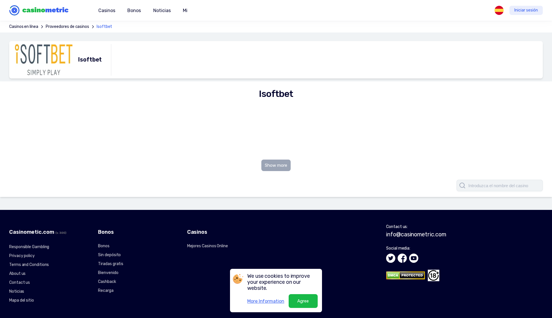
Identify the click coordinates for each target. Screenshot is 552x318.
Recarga (105, 290)
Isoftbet (104, 26)
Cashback (107, 281)
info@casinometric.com (416, 234)
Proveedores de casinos (67, 26)
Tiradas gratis (110, 263)
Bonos (104, 246)
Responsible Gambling (29, 246)
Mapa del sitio (21, 300)
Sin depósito (109, 254)
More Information (265, 301)
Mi (185, 10)
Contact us (19, 282)
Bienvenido (108, 272)
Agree (303, 301)
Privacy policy (22, 255)
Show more (276, 165)
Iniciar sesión (526, 10)
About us (17, 273)
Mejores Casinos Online (207, 246)
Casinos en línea (23, 26)
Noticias (161, 10)
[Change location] (499, 10)
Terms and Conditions (29, 264)
